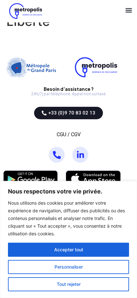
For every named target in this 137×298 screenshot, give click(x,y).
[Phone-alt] (57, 155)
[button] (128, 11)
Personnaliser (68, 267)
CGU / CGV (69, 134)
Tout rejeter (69, 284)
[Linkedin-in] (80, 155)
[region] (68, 239)
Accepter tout (68, 249)
